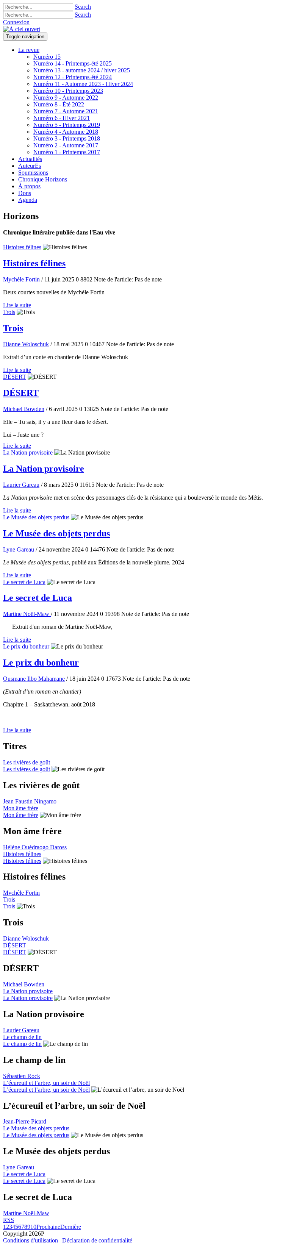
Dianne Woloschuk (26, 344)
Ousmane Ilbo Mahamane (34, 678)
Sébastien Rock (21, 1076)
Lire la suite (17, 305)
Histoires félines (22, 247)
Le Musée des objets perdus (36, 517)
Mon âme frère (20, 808)
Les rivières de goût (26, 762)
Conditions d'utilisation (30, 1240)
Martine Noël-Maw (27, 614)
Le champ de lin (22, 1037)
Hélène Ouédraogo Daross (35, 847)
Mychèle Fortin (21, 279)
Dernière (70, 1227)
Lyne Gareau (18, 549)
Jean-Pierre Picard (24, 1121)
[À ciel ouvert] (21, 29)
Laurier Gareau (21, 484)
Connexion (16, 22)
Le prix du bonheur (26, 646)
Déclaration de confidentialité (97, 1240)
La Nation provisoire (28, 452)
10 (33, 1227)
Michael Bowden (23, 409)
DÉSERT (14, 376)
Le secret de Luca (24, 582)
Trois (9, 312)
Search (83, 6)
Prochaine (48, 1227)
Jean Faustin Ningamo (29, 801)
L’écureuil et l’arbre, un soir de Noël (46, 1083)
